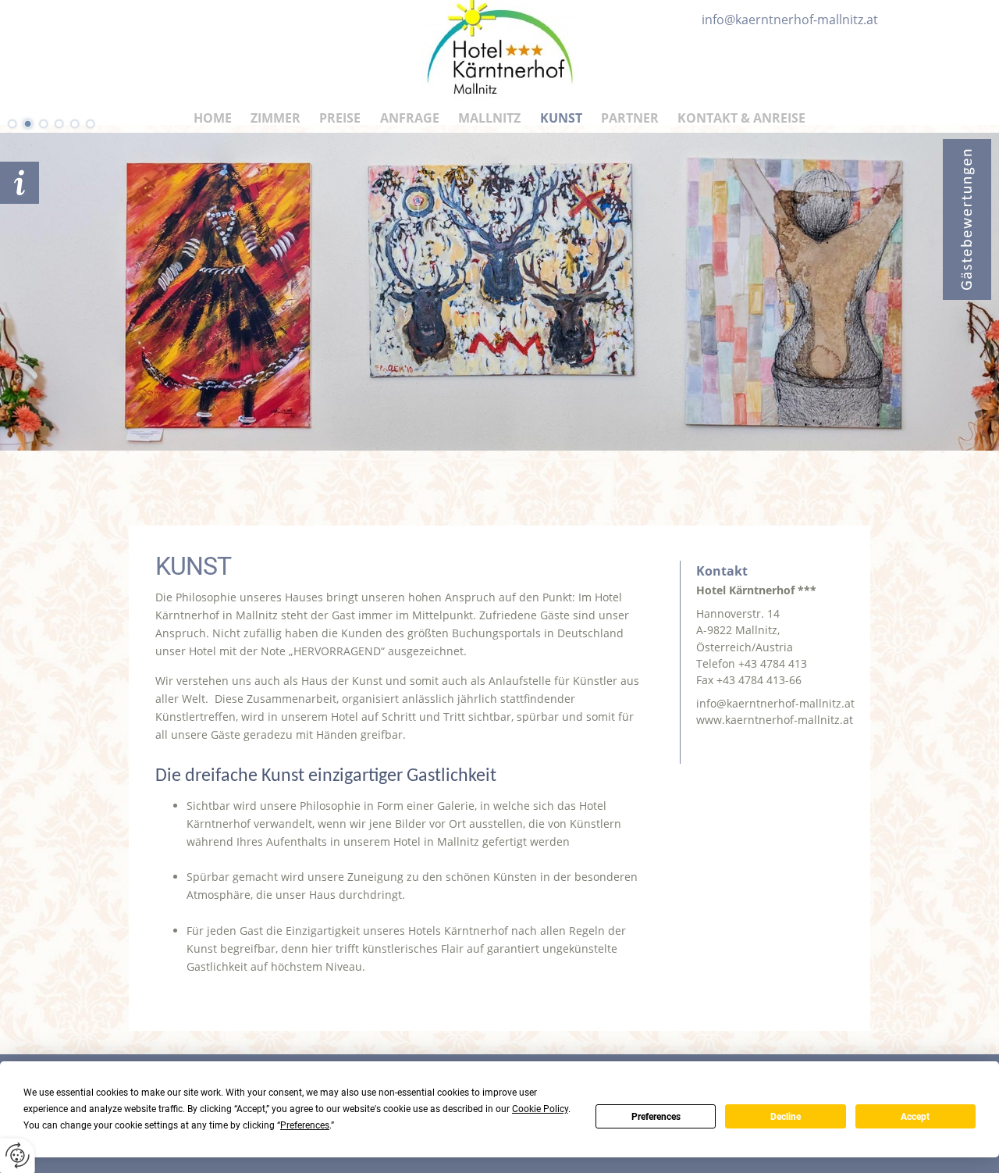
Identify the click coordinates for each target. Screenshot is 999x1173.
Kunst (561, 118)
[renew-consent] (17, 1155)
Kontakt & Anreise (741, 118)
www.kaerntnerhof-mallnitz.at (774, 719)
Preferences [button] (304, 1125)
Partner (630, 118)
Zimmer (275, 118)
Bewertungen (967, 219)
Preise (340, 118)
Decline (785, 1116)
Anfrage (409, 118)
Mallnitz (489, 118)
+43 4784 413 (772, 663)
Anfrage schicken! (19, 183)
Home (213, 118)
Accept (915, 1116)
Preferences (656, 1116)
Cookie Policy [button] (540, 1108)
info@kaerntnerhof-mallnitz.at (775, 703)
